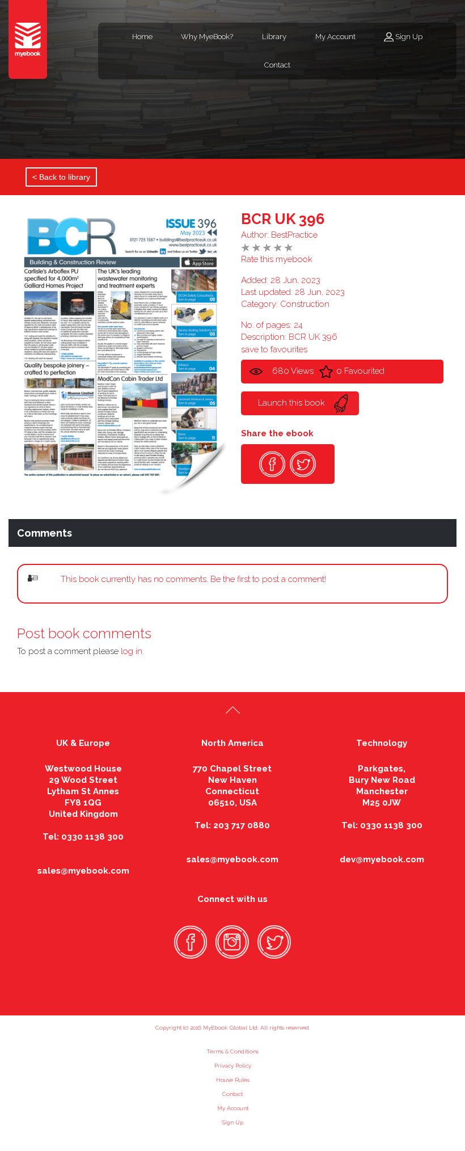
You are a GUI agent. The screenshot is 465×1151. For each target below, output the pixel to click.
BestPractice (294, 235)
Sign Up (408, 36)
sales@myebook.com (83, 871)
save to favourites (274, 349)
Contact (277, 65)
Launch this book (291, 403)
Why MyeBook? (207, 36)
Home (142, 36)
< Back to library (61, 177)
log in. (132, 651)
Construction (304, 304)
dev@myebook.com (382, 859)
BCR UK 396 (283, 218)
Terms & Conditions (232, 1051)
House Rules (233, 1080)
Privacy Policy (232, 1066)
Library (274, 36)
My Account (335, 36)
